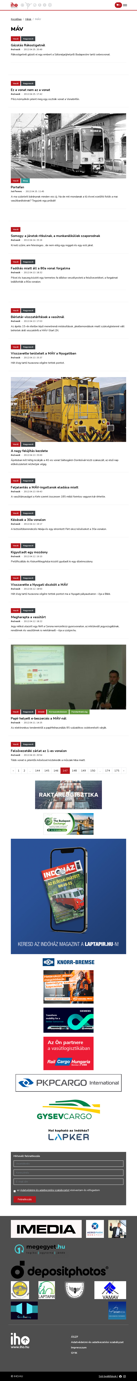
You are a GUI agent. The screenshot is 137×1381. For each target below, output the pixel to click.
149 (83, 771)
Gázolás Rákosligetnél (28, 45)
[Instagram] (124, 1376)
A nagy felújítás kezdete (29, 451)
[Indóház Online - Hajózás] (50, 5)
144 (37, 771)
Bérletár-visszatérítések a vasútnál (37, 317)
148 (74, 771)
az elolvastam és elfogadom (58, 1190)
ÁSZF (74, 1337)
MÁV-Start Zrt (50, 330)
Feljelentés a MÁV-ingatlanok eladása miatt (44, 487)
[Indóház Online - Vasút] (22, 5)
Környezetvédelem (58, 711)
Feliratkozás (25, 1199)
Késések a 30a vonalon (28, 520)
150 (92, 771)
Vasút (15, 38)
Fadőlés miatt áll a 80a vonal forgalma (40, 268)
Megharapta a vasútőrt (28, 617)
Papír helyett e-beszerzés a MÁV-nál (38, 718)
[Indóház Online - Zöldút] (44, 5)
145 (46, 771)
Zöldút (41, 711)
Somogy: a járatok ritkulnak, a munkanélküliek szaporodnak (55, 236)
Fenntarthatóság (80, 711)
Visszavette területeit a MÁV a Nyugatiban (43, 353)
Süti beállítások (108, 1376)
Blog (25, 180)
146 (55, 771)
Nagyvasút (28, 38)
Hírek (28, 19)
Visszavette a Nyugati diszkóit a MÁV (39, 585)
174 (107, 771)
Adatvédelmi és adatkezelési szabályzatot (45, 1190)
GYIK (74, 1353)
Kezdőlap (16, 19)
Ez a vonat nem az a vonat (30, 90)
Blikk (107, 594)
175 (116, 771)
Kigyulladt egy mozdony (29, 552)
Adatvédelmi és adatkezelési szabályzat (97, 1342)
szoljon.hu (70, 630)
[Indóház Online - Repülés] (28, 5)
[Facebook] (120, 1376)
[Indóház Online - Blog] (39, 5)
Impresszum (79, 1347)
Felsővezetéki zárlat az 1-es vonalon (39, 751)
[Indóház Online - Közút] (34, 5)
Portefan (17, 187)
